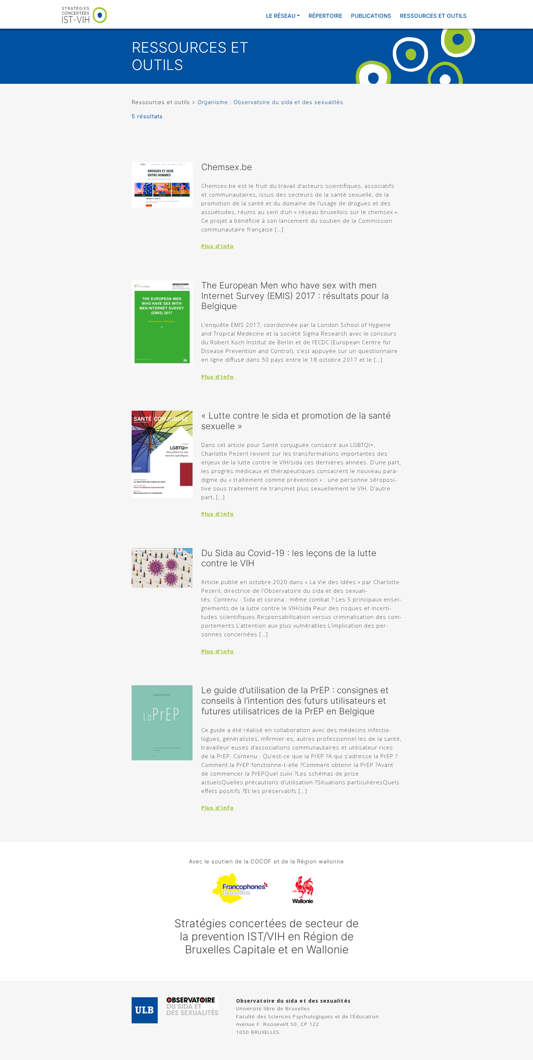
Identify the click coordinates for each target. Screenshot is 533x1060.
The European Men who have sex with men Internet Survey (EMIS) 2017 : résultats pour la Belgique (295, 296)
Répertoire (325, 15)
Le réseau (281, 15)
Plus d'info (217, 246)
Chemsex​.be (226, 167)
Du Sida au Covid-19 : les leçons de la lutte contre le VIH (288, 558)
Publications (371, 15)
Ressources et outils (433, 15)
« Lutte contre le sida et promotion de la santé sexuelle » (296, 420)
